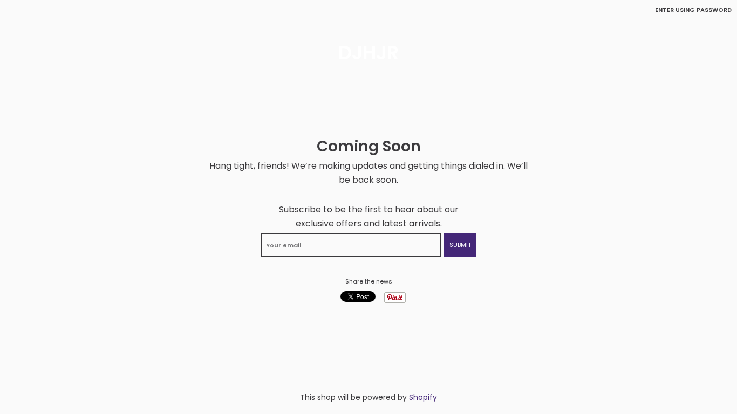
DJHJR (368, 53)
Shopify (423, 397)
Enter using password (693, 9)
